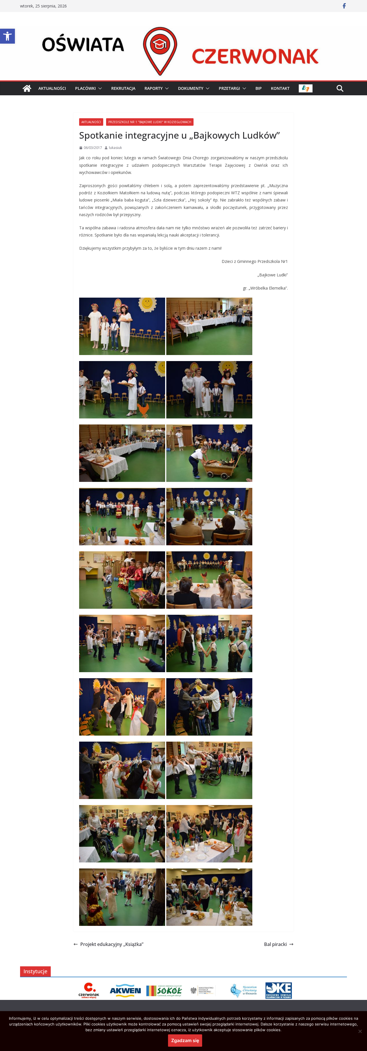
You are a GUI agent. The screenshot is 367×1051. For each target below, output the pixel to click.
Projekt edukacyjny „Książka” (111, 944)
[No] (360, 1031)
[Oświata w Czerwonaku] (183, 29)
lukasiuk (115, 147)
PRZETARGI (229, 88)
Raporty (154, 88)
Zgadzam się (185, 1040)
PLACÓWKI (85, 88)
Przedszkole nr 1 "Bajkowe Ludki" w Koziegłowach (149, 122)
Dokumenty (190, 88)
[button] (7, 36)
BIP (258, 88)
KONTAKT (280, 88)
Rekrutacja (123, 88)
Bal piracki (275, 944)
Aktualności (91, 122)
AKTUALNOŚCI (52, 88)
